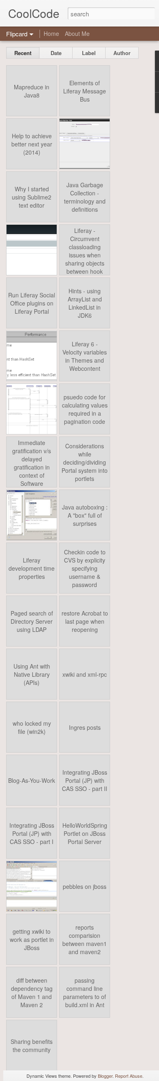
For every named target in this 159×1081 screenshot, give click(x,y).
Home (51, 33)
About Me (77, 33)
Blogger (105, 1075)
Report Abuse (128, 1075)
